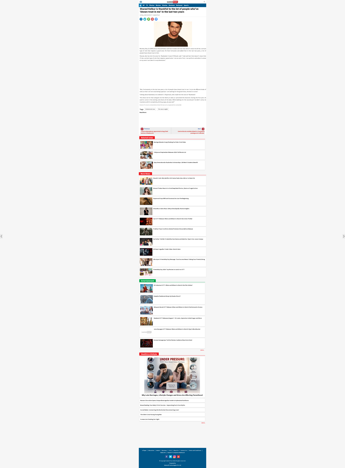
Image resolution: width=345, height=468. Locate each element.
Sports (186, 5)
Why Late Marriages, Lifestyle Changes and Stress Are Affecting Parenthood (172, 395)
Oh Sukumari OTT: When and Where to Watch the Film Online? (173, 285)
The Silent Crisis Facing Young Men (151, 414)
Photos (151, 5)
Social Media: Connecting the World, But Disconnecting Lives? (159, 410)
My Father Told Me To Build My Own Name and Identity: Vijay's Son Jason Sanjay (178, 239)
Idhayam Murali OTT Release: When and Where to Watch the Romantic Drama (178, 307)
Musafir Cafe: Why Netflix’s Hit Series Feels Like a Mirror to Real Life (174, 178)
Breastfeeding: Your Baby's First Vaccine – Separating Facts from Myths (162, 405)
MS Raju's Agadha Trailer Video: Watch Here (166, 249)
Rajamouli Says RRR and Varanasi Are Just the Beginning (171, 198)
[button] (141, 1)
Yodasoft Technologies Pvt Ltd (172, 465)
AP (144, 5)
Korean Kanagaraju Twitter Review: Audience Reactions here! (173, 340)
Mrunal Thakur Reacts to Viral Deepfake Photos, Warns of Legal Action (175, 188)
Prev (1, 236)
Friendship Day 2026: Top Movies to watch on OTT (169, 269)
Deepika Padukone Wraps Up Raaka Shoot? (167, 296)
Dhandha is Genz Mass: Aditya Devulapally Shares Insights (171, 208)
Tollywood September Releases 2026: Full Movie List (170, 152)
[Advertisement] (173, 74)
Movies (158, 5)
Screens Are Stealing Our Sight (149, 419)
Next (343, 236)
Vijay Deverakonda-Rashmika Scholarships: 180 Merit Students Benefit (176, 162)
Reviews (172, 5)
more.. (202, 350)
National (179, 5)
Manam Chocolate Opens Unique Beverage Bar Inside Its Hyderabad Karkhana (164, 400)
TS (147, 5)
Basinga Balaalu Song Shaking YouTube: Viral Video (170, 142)
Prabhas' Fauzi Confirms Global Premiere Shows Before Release (173, 229)
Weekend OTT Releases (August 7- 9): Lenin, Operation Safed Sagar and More (178, 318)
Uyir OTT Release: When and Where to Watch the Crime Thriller (172, 219)
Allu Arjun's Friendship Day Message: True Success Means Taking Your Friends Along (179, 259)
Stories (164, 5)
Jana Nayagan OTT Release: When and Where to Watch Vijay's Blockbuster (177, 329)
